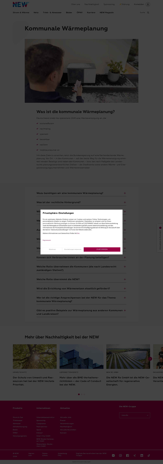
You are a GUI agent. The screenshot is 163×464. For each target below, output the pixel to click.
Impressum (47, 240)
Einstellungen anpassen (72, 249)
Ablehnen (52, 249)
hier (78, 233)
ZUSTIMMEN (102, 249)
